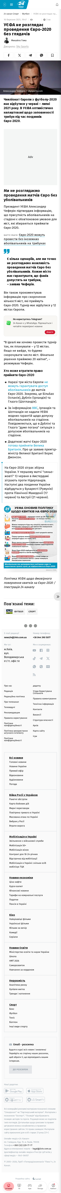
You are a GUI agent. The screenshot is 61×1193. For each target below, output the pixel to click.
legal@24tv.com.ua (42, 1148)
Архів (35, 726)
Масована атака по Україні (23, 817)
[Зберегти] (52, 55)
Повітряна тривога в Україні (24, 812)
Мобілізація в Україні (23, 836)
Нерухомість (17, 980)
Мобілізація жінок (19, 849)
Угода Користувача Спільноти (42, 692)
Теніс (12, 1017)
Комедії (13, 932)
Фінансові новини (19, 890)
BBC (35, 408)
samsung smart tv (35, 1099)
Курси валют (16, 886)
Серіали (13, 936)
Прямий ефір (16, 770)
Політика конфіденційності (13, 724)
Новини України (18, 766)
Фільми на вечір (18, 928)
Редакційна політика (14, 697)
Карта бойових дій (19, 803)
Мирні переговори (19, 808)
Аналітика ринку (18, 984)
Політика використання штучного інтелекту (16, 732)
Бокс (11, 1008)
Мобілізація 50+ (17, 845)
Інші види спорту (18, 1026)
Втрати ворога (17, 825)
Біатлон (13, 1022)
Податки (13, 899)
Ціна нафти (15, 882)
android (13, 1091)
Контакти (37, 709)
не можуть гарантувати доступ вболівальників (28, 386)
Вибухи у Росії (16, 821)
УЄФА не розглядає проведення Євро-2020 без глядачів (45, 14)
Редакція (8, 691)
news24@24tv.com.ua (15, 637)
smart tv (13, 1099)
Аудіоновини (16, 779)
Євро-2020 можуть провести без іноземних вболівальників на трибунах (25, 239)
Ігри (35, 736)
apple (35, 1091)
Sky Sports (22, 46)
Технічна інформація (43, 704)
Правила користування (15, 718)
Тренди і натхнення (19, 993)
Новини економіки (21, 877)
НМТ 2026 (14, 960)
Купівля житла (17, 989)
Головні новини (17, 762)
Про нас (8, 686)
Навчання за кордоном (21, 969)
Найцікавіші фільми (20, 919)
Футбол (26, 14)
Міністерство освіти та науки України (29, 952)
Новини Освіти (18, 947)
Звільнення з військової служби (26, 841)
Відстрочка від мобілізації (23, 858)
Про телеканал (11, 702)
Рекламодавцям (12, 713)
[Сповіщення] (57, 5)
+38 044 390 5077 (42, 637)
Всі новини (16, 757)
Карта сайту (39, 731)
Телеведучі (9, 707)
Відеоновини (16, 775)
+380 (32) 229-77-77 (22, 1145)
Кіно (12, 914)
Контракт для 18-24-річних (23, 854)
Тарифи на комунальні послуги (26, 895)
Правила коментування (44, 699)
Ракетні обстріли (18, 799)
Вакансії (37, 715)
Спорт (13, 1004)
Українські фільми (19, 923)
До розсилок (20, 1069)
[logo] (21, 4)
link (34, 650)
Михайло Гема (19, 40)
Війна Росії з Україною (23, 795)
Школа (12, 956)
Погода (13, 784)
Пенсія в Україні (18, 904)
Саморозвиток (17, 965)
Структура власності (43, 720)
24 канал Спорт (11, 14)
